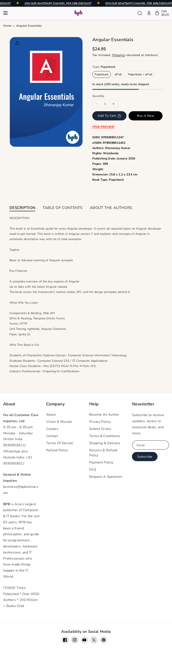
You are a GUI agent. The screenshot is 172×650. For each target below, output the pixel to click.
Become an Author (104, 414)
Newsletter (143, 404)
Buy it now (145, 116)
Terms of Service (59, 443)
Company (55, 404)
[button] (6, 13)
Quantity (98, 96)
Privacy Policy (100, 421)
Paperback (102, 74)
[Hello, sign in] (148, 13)
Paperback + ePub (140, 74)
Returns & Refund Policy (103, 453)
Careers (52, 429)
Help (94, 404)
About (9, 404)
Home (7, 26)
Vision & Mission (59, 421)
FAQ (92, 469)
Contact (52, 436)
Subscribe (144, 457)
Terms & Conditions (104, 436)
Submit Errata (100, 429)
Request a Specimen (105, 476)
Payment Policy (101, 462)
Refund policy (57, 450)
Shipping (118, 55)
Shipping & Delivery (104, 443)
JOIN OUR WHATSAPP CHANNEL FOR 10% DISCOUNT (58, 3)
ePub (118, 74)
